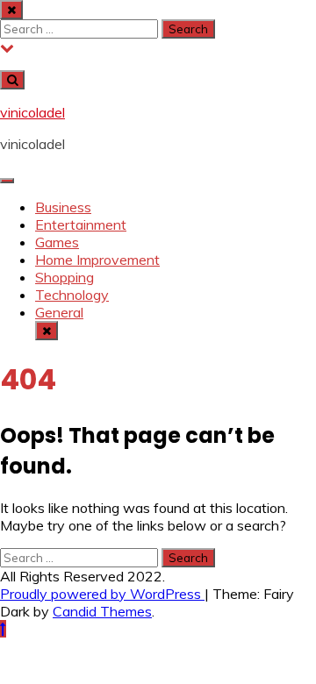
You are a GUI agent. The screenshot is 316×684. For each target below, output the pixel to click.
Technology (72, 294)
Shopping (64, 277)
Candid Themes (102, 611)
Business (63, 207)
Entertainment (80, 224)
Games (57, 242)
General (59, 312)
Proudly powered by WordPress (102, 593)
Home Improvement (97, 259)
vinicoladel (32, 112)
